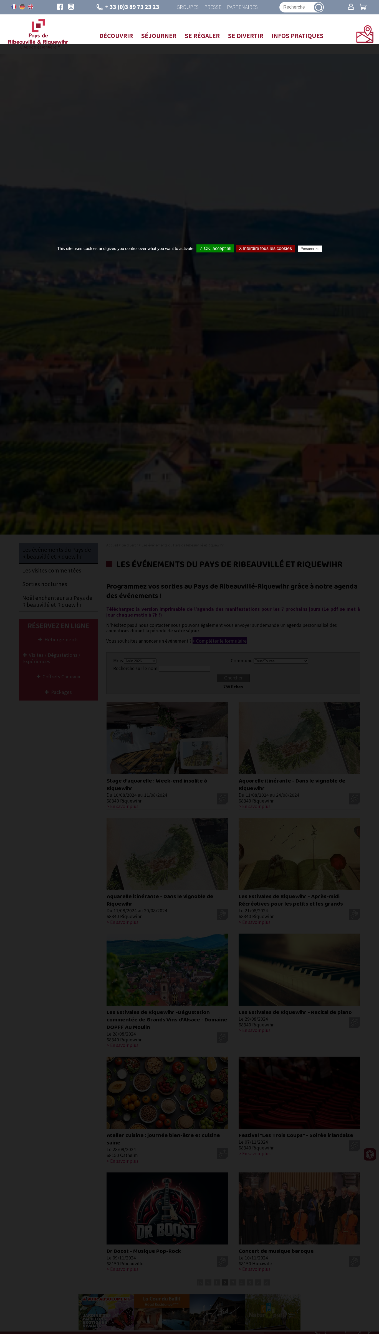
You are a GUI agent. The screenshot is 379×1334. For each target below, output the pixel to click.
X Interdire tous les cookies (265, 248)
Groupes (188, 7)
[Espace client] (351, 7)
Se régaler (202, 35)
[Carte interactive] (364, 40)
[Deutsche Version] (22, 6)
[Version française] (13, 6)
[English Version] (30, 6)
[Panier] (363, 7)
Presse (212, 7)
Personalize (309, 249)
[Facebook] (60, 7)
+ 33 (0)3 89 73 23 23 (132, 7)
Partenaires (242, 7)
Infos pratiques (298, 35)
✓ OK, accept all (215, 248)
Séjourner (158, 35)
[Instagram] (71, 7)
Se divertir (245, 35)
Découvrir (116, 35)
